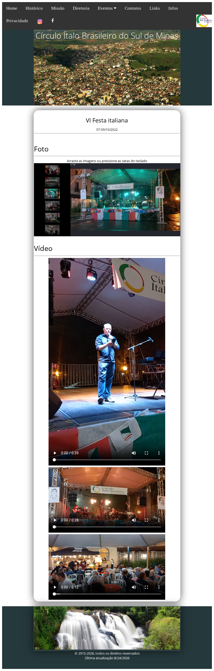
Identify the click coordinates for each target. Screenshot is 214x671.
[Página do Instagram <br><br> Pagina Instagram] (39, 22)
